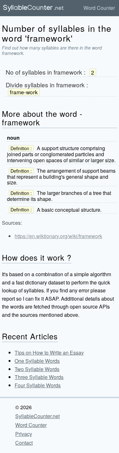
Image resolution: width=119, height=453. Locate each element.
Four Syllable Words (38, 385)
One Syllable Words (37, 360)
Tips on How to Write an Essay (49, 352)
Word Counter (99, 7)
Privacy (23, 433)
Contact (24, 442)
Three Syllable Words (39, 377)
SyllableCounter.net (37, 416)
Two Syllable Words (37, 369)
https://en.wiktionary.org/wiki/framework (58, 236)
